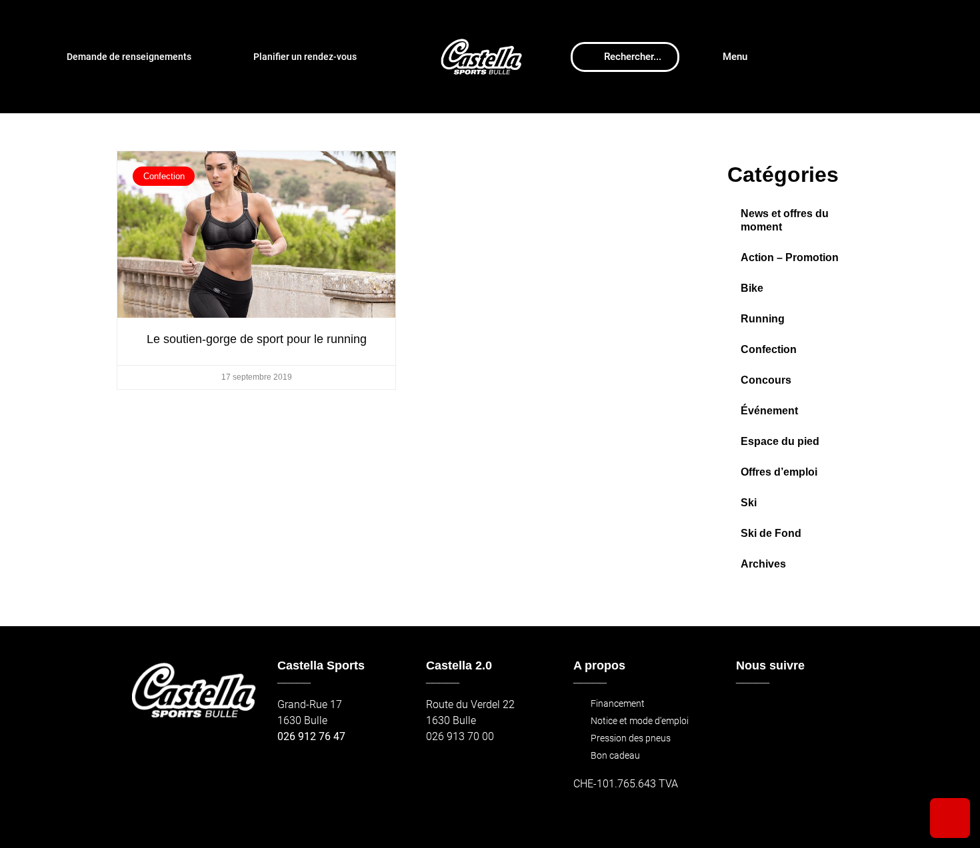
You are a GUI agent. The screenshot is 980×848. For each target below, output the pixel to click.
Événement (769, 410)
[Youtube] (807, 711)
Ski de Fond (771, 533)
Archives (763, 564)
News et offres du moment (785, 220)
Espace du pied (780, 441)
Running (763, 318)
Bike (752, 288)
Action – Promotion (790, 257)
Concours (766, 380)
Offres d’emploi (779, 472)
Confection (769, 349)
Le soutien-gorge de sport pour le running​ (257, 339)
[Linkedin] (836, 711)
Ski (749, 502)
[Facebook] (750, 711)
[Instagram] (779, 711)
